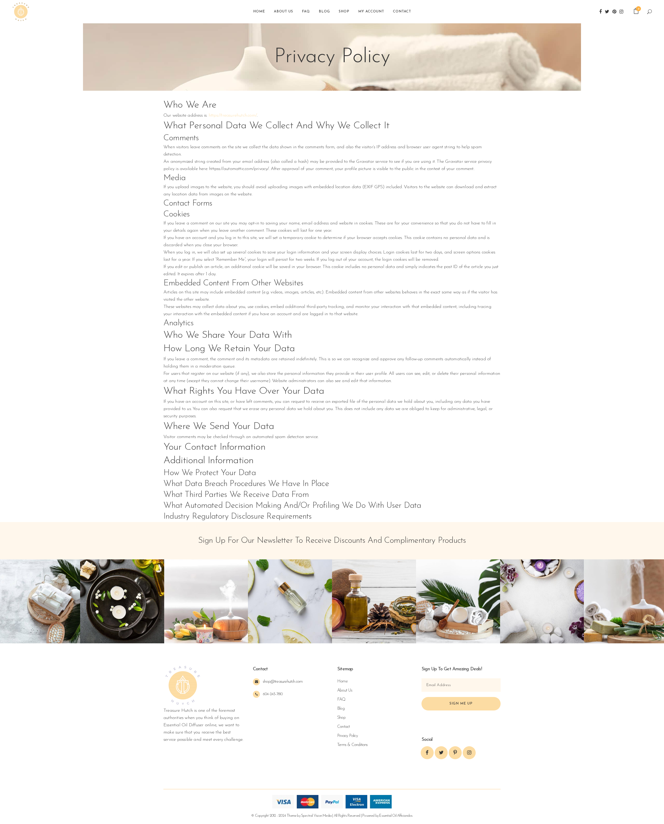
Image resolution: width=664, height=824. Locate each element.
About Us (344, 690)
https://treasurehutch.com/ (233, 115)
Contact (343, 727)
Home (342, 681)
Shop (341, 718)
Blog (340, 709)
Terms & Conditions (352, 745)
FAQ (341, 700)
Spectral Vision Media (316, 816)
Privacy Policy (347, 736)
